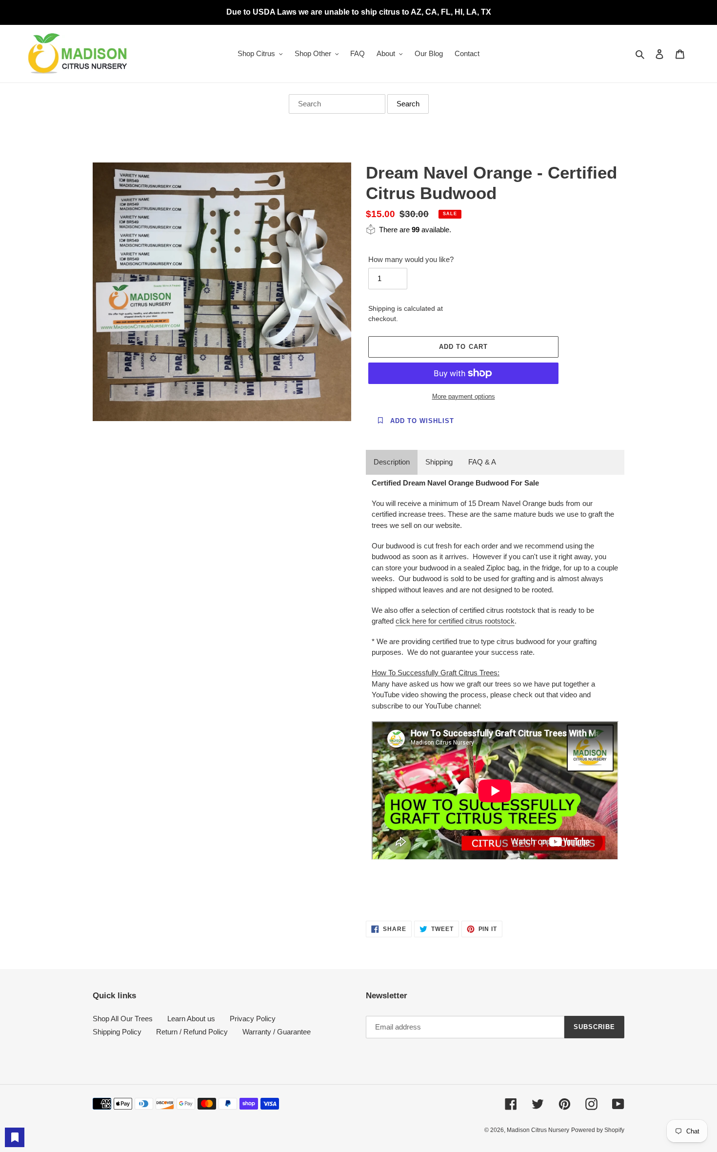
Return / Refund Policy (192, 1032)
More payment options (463, 396)
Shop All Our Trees (123, 1018)
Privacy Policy (253, 1018)
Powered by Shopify (597, 1130)
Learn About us (191, 1018)
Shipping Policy (117, 1032)
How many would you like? (411, 259)
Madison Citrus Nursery (538, 1130)
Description (392, 462)
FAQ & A (482, 462)
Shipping (439, 462)
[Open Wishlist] (14, 1137)
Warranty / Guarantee (276, 1032)
